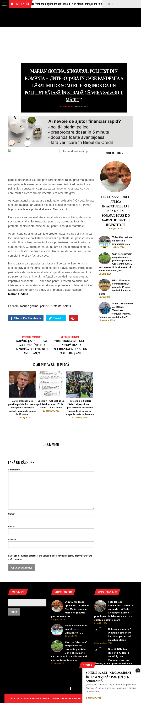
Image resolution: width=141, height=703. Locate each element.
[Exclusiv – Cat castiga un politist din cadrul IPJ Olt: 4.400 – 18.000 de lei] (51, 396)
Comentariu (14, 470)
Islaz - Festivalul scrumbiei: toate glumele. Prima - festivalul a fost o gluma (115, 287)
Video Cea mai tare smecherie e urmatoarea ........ (122, 240)
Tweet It (58, 318)
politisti (44, 306)
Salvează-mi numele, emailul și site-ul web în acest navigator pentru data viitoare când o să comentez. (50, 557)
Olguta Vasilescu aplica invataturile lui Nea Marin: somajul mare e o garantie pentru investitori (71, 4)
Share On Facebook (27, 318)
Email (11, 526)
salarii (67, 306)
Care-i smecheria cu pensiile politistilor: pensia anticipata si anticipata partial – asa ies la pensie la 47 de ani (22, 408)
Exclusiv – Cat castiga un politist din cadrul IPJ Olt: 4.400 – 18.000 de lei (51, 404)
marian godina (29, 306)
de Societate (66, 106)
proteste (56, 306)
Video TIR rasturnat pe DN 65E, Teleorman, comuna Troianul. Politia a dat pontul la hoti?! (116, 310)
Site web (12, 539)
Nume (11, 514)
